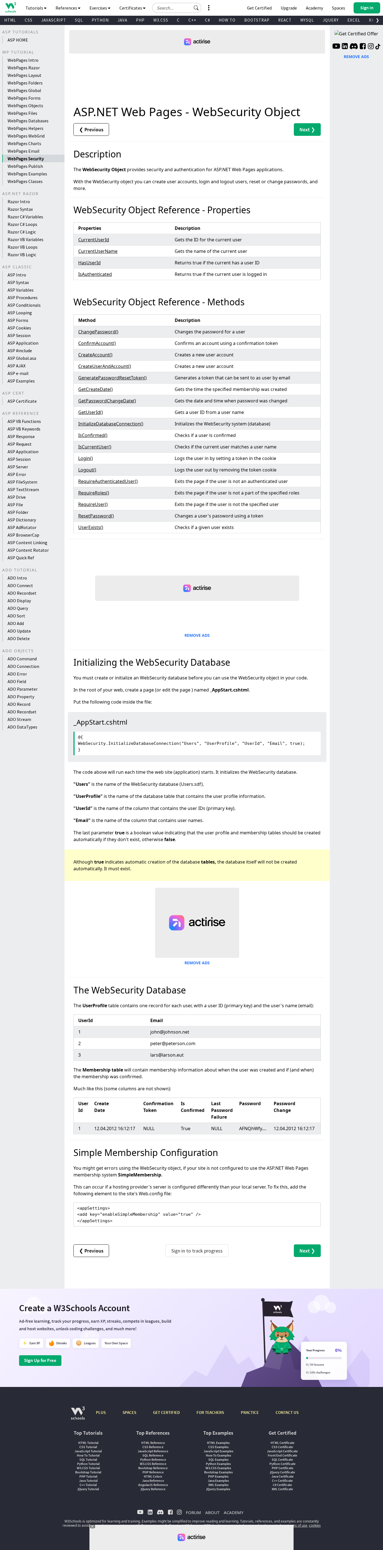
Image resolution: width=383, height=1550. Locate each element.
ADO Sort (16, 616)
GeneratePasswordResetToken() (112, 378)
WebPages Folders (25, 83)
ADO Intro (17, 578)
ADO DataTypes (22, 727)
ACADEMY (233, 1512)
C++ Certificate (282, 1480)
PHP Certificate (282, 1468)
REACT (285, 20)
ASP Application (23, 343)
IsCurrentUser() (94, 447)
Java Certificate (282, 1476)
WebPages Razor (24, 67)
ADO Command (22, 658)
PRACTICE (250, 1412)
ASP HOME (18, 40)
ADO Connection (23, 666)
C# (207, 20)
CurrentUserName (97, 251)
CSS (29, 20)
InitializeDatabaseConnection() (110, 424)
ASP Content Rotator (28, 550)
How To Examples (218, 1455)
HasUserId (89, 263)
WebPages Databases (28, 120)
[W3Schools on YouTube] (336, 47)
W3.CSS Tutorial (88, 1468)
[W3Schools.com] (78, 1416)
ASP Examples (21, 381)
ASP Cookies (19, 328)
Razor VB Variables (25, 239)
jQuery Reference (153, 1489)
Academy (314, 8)
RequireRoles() (93, 493)
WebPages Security (26, 158)
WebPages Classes (25, 181)
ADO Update (19, 631)
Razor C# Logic (22, 232)
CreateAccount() (95, 355)
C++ (192, 20)
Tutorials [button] (35, 8)
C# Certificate (282, 1485)
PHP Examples (218, 1476)
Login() (85, 458)
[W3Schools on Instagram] (370, 47)
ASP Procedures (23, 297)
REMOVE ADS (197, 635)
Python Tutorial (88, 1464)
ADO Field (17, 681)
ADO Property (21, 696)
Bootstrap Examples (218, 1472)
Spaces (338, 8)
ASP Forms (18, 320)
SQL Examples (218, 1459)
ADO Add (16, 623)
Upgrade (289, 8)
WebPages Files (22, 113)
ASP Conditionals (24, 305)
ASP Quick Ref (21, 557)
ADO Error (17, 674)
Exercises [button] (98, 8)
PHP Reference (153, 1472)
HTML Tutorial (88, 1443)
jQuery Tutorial (88, 1489)
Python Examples (218, 1464)
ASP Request (20, 444)
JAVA (122, 20)
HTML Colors (153, 1476)
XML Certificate (282, 1489)
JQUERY (331, 20)
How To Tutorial (88, 1455)
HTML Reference (153, 1443)
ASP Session (19, 335)
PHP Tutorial (88, 1476)
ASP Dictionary (22, 520)
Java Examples (218, 1480)
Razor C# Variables (25, 216)
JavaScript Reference (153, 1451)
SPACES (129, 1412)
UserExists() (90, 527)
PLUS (101, 1412)
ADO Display (19, 600)
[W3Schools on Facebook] (362, 47)
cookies (315, 1525)
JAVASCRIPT (53, 20)
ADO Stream (19, 719)
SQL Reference (152, 1455)
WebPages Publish (25, 166)
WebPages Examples (27, 174)
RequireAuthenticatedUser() (108, 481)
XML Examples (218, 1485)
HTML (10, 20)
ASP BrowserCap (23, 535)
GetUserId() (90, 412)
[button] (196, 8)
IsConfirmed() (92, 435)
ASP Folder (18, 512)
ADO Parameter (23, 689)
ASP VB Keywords (24, 429)
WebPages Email (24, 151)
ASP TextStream (23, 489)
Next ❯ (307, 129)
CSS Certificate (282, 1447)
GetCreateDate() (95, 389)
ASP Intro (17, 275)
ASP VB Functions (24, 421)
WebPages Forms (24, 98)
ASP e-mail (18, 373)
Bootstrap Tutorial (88, 1472)
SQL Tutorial (88, 1459)
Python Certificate (282, 1464)
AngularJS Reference (153, 1485)
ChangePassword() (98, 332)
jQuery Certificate (282, 1472)
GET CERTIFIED (166, 1412)
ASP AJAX (17, 365)
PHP (140, 20)
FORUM (193, 1512)
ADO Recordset (22, 593)
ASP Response (21, 436)
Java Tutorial (88, 1480)
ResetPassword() (96, 516)
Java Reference (153, 1480)
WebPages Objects (25, 105)
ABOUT (212, 1512)
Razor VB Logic (22, 254)
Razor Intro (19, 201)
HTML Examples (218, 1443)
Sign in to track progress (197, 1250)
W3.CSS (160, 20)
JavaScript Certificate (282, 1451)
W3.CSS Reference (153, 1464)
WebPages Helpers (25, 128)
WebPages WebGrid (26, 136)
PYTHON (100, 20)
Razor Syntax (20, 209)
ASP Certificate (22, 401)
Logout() (87, 470)
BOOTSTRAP (256, 20)
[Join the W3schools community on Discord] (353, 47)
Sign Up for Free (40, 1360)
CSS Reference (152, 1447)
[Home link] (10, 7)
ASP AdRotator (22, 527)
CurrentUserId (93, 240)
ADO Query (18, 608)
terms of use (297, 1525)
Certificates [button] (131, 8)
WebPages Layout (24, 75)
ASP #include (20, 350)
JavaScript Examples (218, 1451)
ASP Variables (21, 290)
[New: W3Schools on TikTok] (377, 47)
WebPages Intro (23, 60)
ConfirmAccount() (97, 343)
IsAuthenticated (95, 274)
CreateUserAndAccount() (104, 366)
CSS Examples (218, 1447)
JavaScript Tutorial (88, 1451)
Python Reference (153, 1459)
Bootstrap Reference (153, 1468)
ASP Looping (20, 312)
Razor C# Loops (22, 224)
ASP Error (17, 474)
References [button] (67, 8)
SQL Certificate (282, 1459)
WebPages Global (24, 90)
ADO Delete (19, 638)
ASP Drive (17, 497)
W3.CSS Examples (218, 1468)
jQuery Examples (218, 1489)
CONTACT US (287, 1412)
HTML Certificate (282, 1443)
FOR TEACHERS (210, 1412)
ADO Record (19, 704)
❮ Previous (91, 129)
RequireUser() (93, 504)
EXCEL (353, 20)
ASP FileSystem (22, 482)
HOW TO (227, 20)
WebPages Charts (24, 143)
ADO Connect (20, 585)
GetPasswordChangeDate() (107, 401)
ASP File (15, 504)
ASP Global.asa (22, 358)
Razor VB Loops (23, 247)
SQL (79, 20)
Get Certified (259, 8)
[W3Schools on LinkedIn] (344, 47)
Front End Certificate (282, 1455)
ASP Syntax (18, 282)
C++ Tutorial (88, 1485)
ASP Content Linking (27, 542)
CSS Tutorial (88, 1447)
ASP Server (18, 467)
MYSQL (307, 20)
